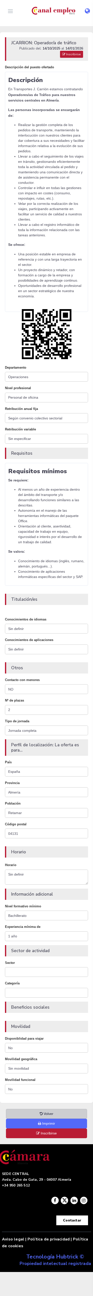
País (8, 762)
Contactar (72, 1220)
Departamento (15, 367)
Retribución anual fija (21, 409)
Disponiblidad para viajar (24, 1038)
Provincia (12, 783)
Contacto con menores (22, 680)
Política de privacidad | (50, 1239)
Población (13, 803)
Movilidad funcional (20, 1080)
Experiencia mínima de (22, 927)
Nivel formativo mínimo (23, 906)
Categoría (12, 983)
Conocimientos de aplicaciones (29, 640)
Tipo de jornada (17, 721)
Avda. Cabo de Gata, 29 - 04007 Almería (36, 1179)
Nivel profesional (18, 388)
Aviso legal (13, 1239)
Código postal (16, 824)
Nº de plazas (14, 700)
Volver (48, 1114)
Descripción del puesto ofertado (29, 67)
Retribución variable (20, 429)
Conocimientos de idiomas (25, 619)
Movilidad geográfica (21, 1059)
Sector (10, 963)
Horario (10, 865)
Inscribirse (73, 54)
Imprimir (48, 1123)
